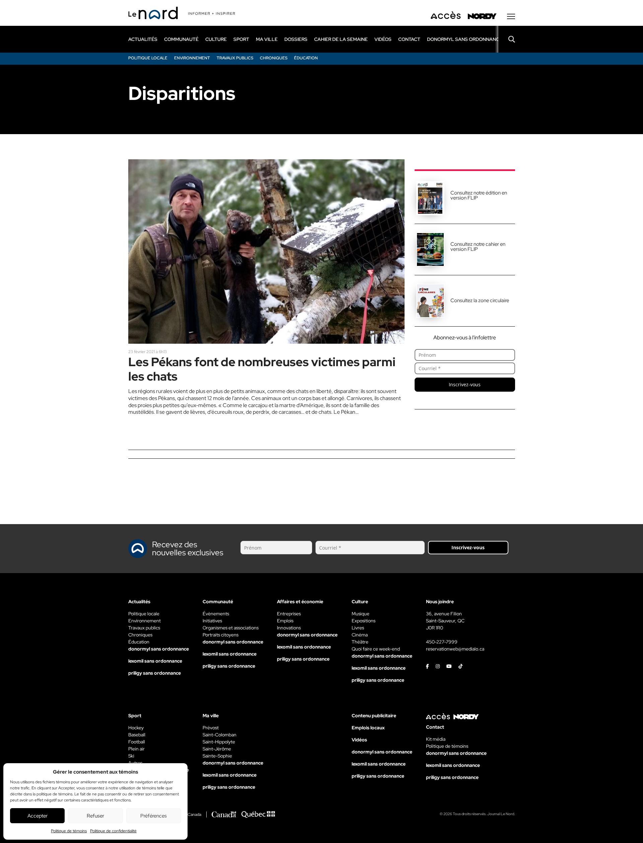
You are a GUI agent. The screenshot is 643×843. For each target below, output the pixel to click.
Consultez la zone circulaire (479, 300)
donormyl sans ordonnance (464, 39)
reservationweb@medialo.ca (455, 649)
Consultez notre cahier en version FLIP (477, 246)
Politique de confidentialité (113, 831)
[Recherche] (506, 39)
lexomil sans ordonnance (155, 661)
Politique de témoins (69, 831)
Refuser (95, 815)
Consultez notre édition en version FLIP (478, 195)
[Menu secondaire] (511, 16)
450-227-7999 (441, 642)
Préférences (153, 815)
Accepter (37, 815)
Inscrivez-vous (465, 384)
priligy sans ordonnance (154, 673)
